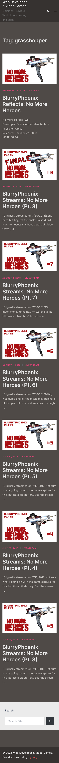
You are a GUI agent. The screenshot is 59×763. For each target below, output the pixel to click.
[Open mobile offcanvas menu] (55, 11)
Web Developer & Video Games (14, 4)
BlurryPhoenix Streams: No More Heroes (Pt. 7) (25, 291)
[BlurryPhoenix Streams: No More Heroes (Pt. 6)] (29, 343)
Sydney (33, 757)
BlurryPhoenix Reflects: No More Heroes (24, 104)
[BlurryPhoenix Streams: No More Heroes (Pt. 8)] (29, 164)
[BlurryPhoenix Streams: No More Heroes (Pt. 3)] (29, 618)
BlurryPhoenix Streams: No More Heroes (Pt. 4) (25, 561)
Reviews (34, 90)
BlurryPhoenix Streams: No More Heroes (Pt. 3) (25, 653)
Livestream (32, 186)
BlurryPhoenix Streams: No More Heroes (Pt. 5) (25, 470)
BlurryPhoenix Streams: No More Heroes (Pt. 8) (25, 200)
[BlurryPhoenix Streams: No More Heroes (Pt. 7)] (29, 256)
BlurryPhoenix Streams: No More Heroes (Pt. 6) (25, 378)
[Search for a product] (48, 11)
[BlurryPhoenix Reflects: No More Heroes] (29, 69)
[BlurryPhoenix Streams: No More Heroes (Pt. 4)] (29, 526)
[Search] (50, 721)
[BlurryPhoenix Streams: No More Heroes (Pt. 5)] (29, 435)
